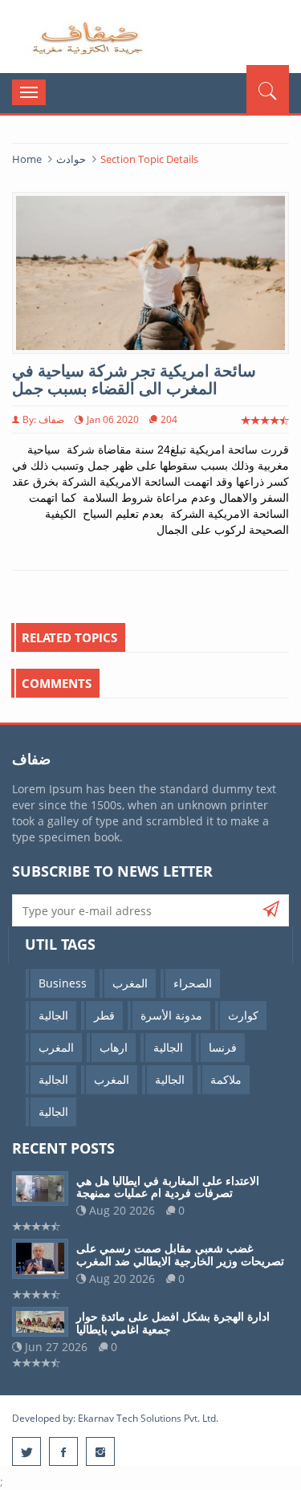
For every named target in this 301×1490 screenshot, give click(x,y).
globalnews (88, 38)
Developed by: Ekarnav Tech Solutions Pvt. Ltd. (115, 1418)
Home (27, 159)
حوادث (71, 159)
